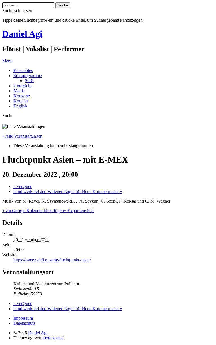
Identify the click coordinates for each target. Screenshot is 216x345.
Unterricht (23, 85)
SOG (29, 80)
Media (19, 90)
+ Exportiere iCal (79, 210)
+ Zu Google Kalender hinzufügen (33, 210)
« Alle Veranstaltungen (22, 136)
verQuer (23, 186)
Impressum (23, 318)
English (20, 106)
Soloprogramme (28, 75)
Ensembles (23, 70)
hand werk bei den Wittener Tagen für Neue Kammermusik (68, 191)
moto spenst (53, 337)
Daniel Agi (22, 34)
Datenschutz (24, 323)
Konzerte (22, 95)
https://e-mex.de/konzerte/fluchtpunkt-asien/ (52, 259)
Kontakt (21, 100)
